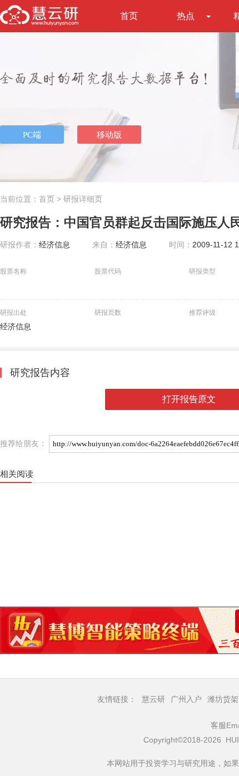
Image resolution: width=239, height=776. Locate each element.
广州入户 (186, 699)
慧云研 (153, 699)
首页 (129, 16)
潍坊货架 (222, 699)
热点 (186, 16)
